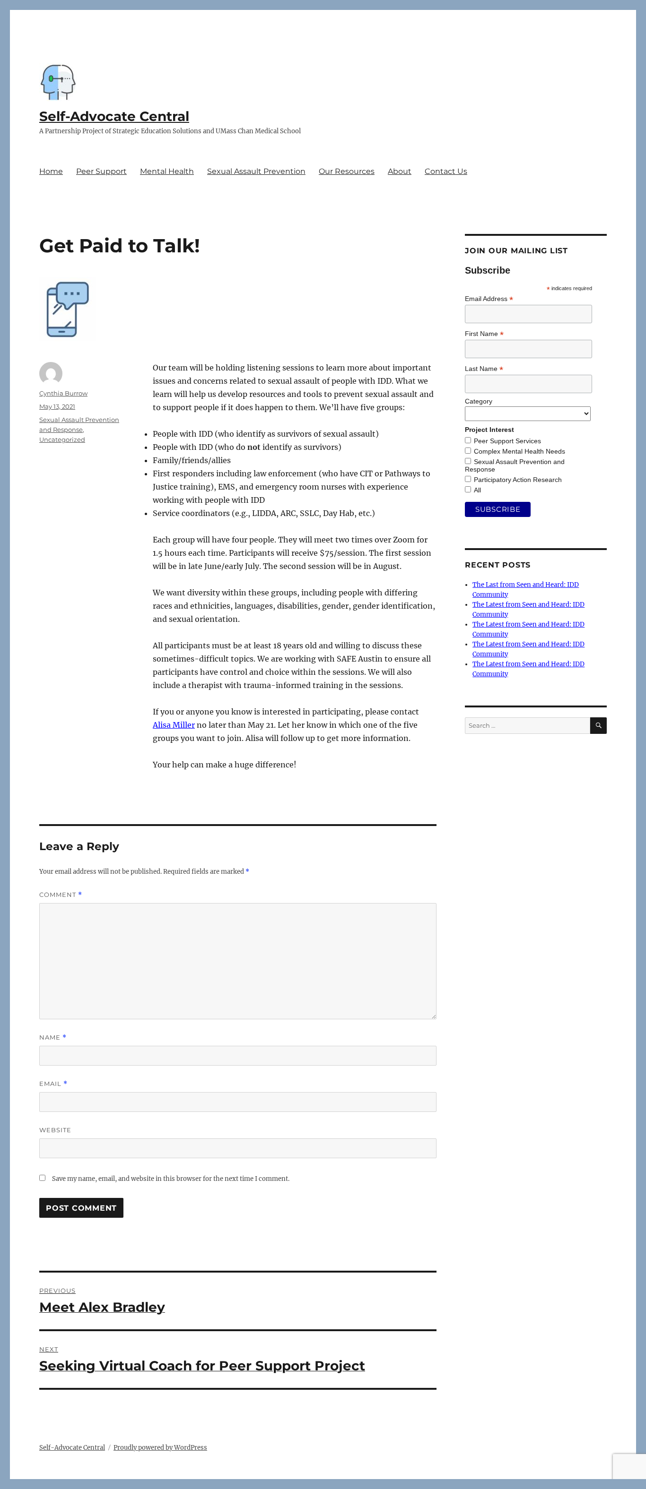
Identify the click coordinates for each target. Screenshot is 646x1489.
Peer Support (101, 171)
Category (478, 401)
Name (53, 1037)
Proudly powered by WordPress (160, 1448)
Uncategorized (62, 439)
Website (55, 1130)
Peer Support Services (507, 441)
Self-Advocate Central (114, 116)
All (477, 490)
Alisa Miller (174, 725)
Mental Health (167, 171)
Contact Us (446, 171)
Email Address (489, 298)
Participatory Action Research (518, 479)
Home (51, 171)
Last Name (484, 368)
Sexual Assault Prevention (256, 171)
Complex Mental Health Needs (519, 451)
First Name (484, 333)
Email (53, 1084)
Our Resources (347, 171)
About (399, 171)
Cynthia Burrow (63, 393)
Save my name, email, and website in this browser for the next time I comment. (170, 1179)
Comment (60, 895)
